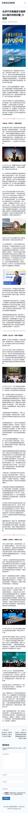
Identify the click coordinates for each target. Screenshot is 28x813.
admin (5, 22)
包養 (11, 580)
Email (5, 781)
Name (5, 774)
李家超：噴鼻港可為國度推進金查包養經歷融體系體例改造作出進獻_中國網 (20, 734)
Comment (6, 754)
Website (5, 789)
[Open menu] (25, 3)
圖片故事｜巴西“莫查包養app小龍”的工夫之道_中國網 (7, 733)
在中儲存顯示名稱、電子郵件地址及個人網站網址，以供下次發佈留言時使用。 (14, 793)
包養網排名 (18, 701)
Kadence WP (17, 808)
